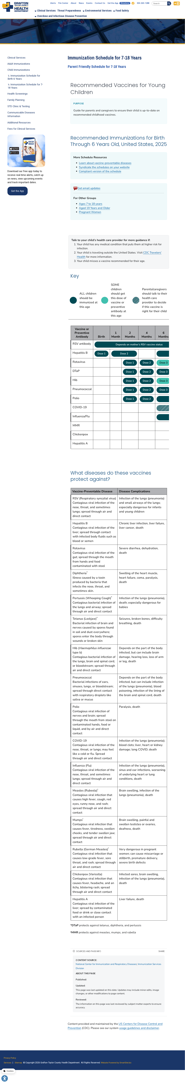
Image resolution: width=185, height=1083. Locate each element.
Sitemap (18, 1062)
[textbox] (159, 3)
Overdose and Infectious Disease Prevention (61, 16)
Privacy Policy (10, 1058)
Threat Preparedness (69, 10)
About (73, 3)
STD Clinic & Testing (18, 106)
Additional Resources (19, 122)
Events (89, 3)
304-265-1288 (143, 3)
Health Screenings (17, 93)
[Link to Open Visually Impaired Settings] (4, 1078)
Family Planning (16, 99)
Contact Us (100, 3)
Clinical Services (46, 10)
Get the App (113, 3)
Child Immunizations (18, 69)
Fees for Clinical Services (21, 128)
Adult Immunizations (18, 63)
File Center (63, 3)
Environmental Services (98, 10)
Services (7, 1062)
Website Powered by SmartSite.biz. (116, 1062)
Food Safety (122, 10)
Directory (125, 3)
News (81, 3)
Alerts (53, 3)
